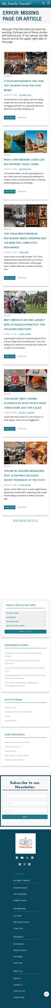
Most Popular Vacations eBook (17, 755)
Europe (7, 716)
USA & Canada (10, 707)
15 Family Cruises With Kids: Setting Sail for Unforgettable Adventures (22, 684)
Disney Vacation (20, 950)
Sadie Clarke (25, 334)
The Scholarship (20, 894)
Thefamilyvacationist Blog (15, 760)
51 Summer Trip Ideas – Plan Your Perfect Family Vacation (23, 654)
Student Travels (19, 900)
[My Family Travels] (25, 843)
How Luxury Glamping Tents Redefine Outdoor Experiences (23, 662)
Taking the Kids (10, 751)
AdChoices (19, 873)
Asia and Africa (10, 720)
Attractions (12, 613)
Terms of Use (19, 991)
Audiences (11, 617)
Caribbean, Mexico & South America (18, 712)
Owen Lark (24, 252)
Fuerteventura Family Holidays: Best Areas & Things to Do (25, 669)
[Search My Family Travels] (43, 4)
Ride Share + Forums (13, 747)
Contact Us (17, 984)
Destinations (12, 621)
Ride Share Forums (21, 922)
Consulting (17, 956)
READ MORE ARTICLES (25, 520)
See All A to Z (25, 631)
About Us (17, 978)
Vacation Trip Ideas (15, 626)
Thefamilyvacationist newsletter (17, 742)
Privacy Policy (18, 997)
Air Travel (17, 916)
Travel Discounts (20, 887)
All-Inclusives (18, 944)
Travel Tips (18, 928)
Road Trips (17, 963)
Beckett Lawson (26, 413)
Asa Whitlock (25, 95)
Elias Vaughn (25, 485)
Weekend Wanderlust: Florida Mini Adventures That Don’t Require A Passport (24, 676)
